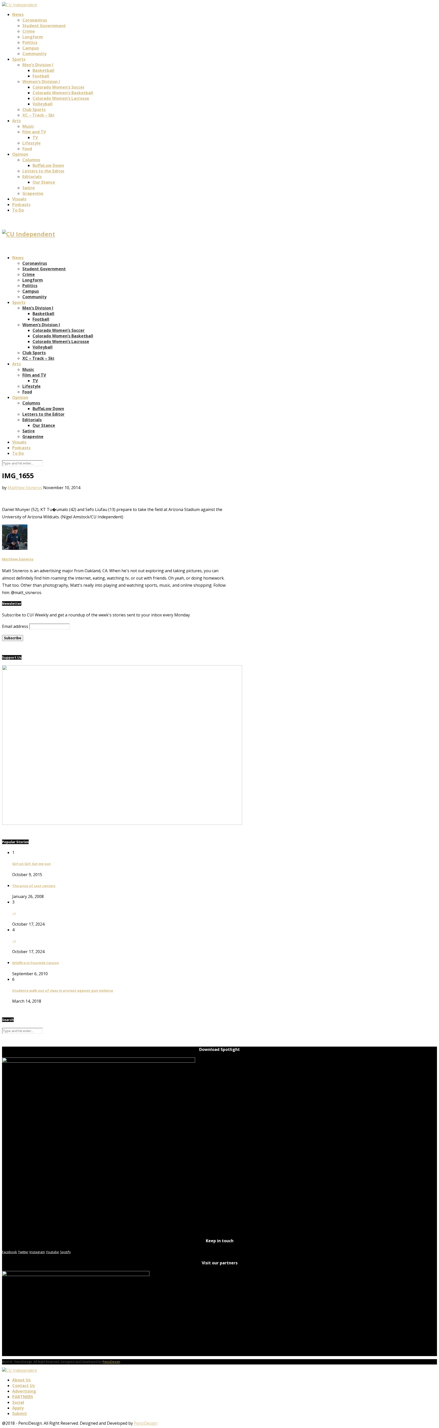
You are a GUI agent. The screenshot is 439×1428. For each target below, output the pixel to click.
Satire (28, 188)
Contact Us (23, 1385)
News (18, 14)
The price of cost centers (33, 885)
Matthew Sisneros (25, 487)
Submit (19, 1413)
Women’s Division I (41, 81)
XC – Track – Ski (38, 115)
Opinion (20, 154)
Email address (15, 626)
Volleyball (43, 104)
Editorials (32, 176)
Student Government (44, 25)
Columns (31, 160)
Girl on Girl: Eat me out (31, 863)
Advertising (24, 1391)
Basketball (43, 70)
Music (28, 126)
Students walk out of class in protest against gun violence (62, 990)
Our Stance (44, 182)
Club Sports (34, 109)
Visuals (19, 199)
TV (35, 137)
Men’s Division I (37, 65)
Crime (28, 31)
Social (18, 1402)
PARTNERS (22, 1397)
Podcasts (21, 204)
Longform (32, 37)
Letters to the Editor (43, 171)
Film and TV (34, 132)
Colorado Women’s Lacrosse (61, 98)
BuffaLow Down (48, 165)
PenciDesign (111, 1362)
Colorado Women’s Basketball (63, 93)
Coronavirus (34, 20)
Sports (18, 59)
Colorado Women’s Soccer (59, 87)
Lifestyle (31, 143)
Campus (30, 48)
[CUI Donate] (122, 823)
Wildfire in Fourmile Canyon (35, 962)
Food (27, 148)
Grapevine (32, 193)
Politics (29, 42)
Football (41, 76)
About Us (21, 1380)
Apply (18, 1408)
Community (34, 53)
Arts (16, 120)
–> (14, 913)
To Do (18, 210)
